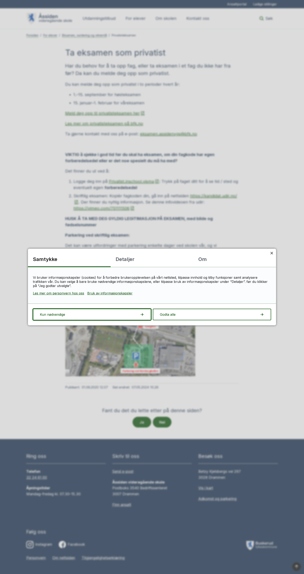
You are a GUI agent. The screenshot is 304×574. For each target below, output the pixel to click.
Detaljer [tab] (125, 259)
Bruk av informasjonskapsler (110, 293)
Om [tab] (202, 259)
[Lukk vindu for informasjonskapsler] (271, 253)
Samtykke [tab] (45, 259)
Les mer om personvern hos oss (58, 293)
